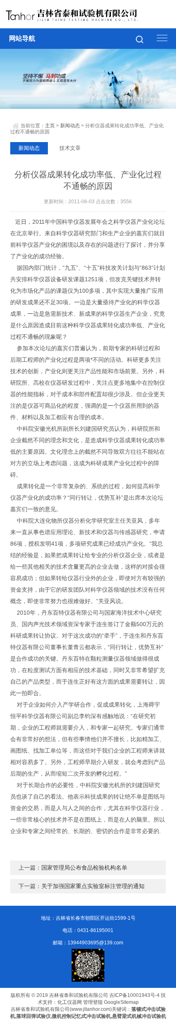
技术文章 (70, 148)
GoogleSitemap (121, 1002)
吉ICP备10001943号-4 (134, 995)
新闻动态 (70, 126)
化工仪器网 (69, 1002)
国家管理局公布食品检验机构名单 (84, 867)
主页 (50, 126)
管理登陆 (93, 1002)
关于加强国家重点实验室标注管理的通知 (92, 886)
